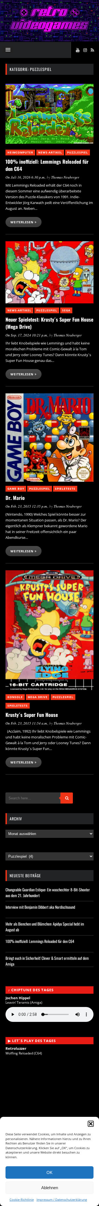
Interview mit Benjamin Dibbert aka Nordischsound (40, 907)
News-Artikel (50, 152)
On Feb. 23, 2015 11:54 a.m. (27, 723)
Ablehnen (49, 1187)
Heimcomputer (20, 152)
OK (49, 1172)
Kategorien (16, 849)
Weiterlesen (22, 222)
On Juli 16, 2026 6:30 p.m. (25, 177)
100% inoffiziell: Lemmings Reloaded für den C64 (40, 941)
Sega (66, 310)
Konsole (15, 697)
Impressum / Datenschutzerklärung (62, 1199)
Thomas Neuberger (65, 177)
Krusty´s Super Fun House (32, 714)
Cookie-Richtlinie (22, 1199)
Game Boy (15, 489)
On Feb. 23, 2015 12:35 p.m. (27, 506)
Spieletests (65, 489)
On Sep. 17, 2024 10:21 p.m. (27, 335)
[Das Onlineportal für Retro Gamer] (49, 31)
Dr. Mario (15, 497)
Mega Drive (38, 697)
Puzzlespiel (77, 152)
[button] (91, 1124)
